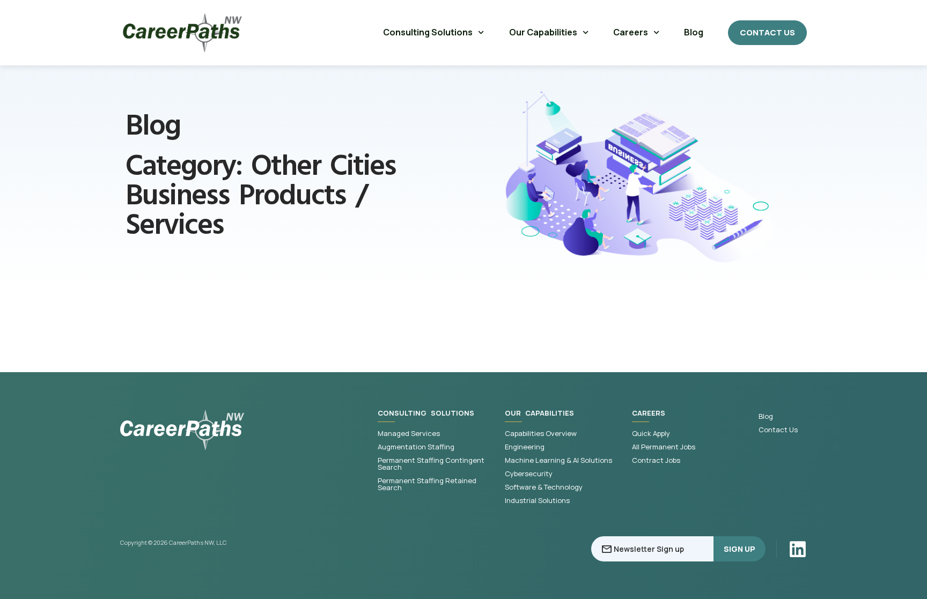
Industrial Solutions (537, 500)
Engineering (525, 446)
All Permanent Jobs (663, 446)
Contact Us (778, 429)
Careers (630, 32)
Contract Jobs (656, 460)
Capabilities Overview (541, 433)
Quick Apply (651, 433)
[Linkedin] (798, 549)
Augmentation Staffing (416, 446)
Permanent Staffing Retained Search (427, 484)
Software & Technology (544, 487)
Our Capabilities (543, 32)
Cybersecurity (529, 473)
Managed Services (409, 433)
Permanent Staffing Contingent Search (431, 464)
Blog (693, 32)
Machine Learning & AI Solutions (558, 460)
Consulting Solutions (428, 32)
